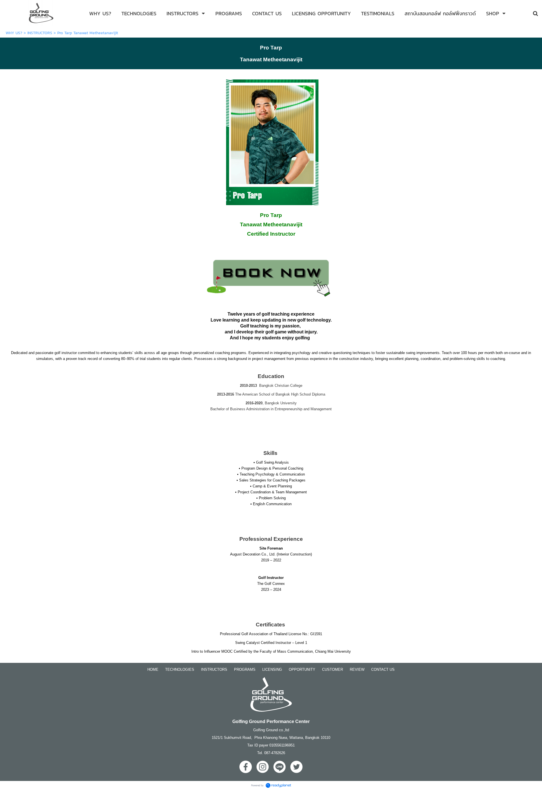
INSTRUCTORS (39, 33)
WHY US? (14, 33)
